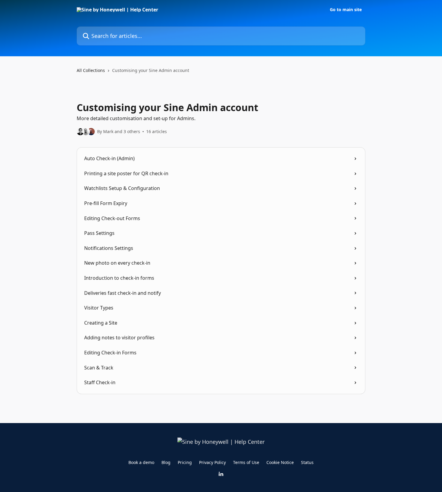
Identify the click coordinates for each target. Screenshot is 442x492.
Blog (165, 462)
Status (307, 462)
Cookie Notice (280, 462)
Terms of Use (246, 462)
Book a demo (141, 462)
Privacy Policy (212, 462)
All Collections (91, 70)
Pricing (185, 462)
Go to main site (346, 10)
